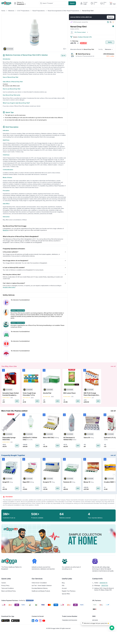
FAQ (63, 585)
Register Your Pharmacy (68, 591)
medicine (5, 230)
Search (72, 3)
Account (64, 588)
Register (110, 17)
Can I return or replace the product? (14, 283)
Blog (63, 582)
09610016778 (103, 582)
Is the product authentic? (10, 252)
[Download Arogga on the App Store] (15, 620)
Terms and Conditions (7, 588)
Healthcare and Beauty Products (41, 591)
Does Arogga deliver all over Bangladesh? (15, 260)
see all (113, 366)
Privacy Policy (5, 585)
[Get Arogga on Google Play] (5, 620)
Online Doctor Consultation (39, 582)
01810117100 (104, 585)
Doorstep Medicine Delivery (40, 588)
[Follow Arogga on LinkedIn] (33, 620)
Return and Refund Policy (8, 591)
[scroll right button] (114, 386)
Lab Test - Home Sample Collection (42, 585)
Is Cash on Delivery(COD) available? (14, 267)
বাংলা (64, 55)
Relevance (108, 49)
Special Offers (66, 593)
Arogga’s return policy (9, 287)
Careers (3, 582)
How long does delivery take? (12, 274)
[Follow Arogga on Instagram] (40, 620)
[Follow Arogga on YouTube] (43, 620)
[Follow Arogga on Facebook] (36, 620)
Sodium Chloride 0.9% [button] (85, 37)
